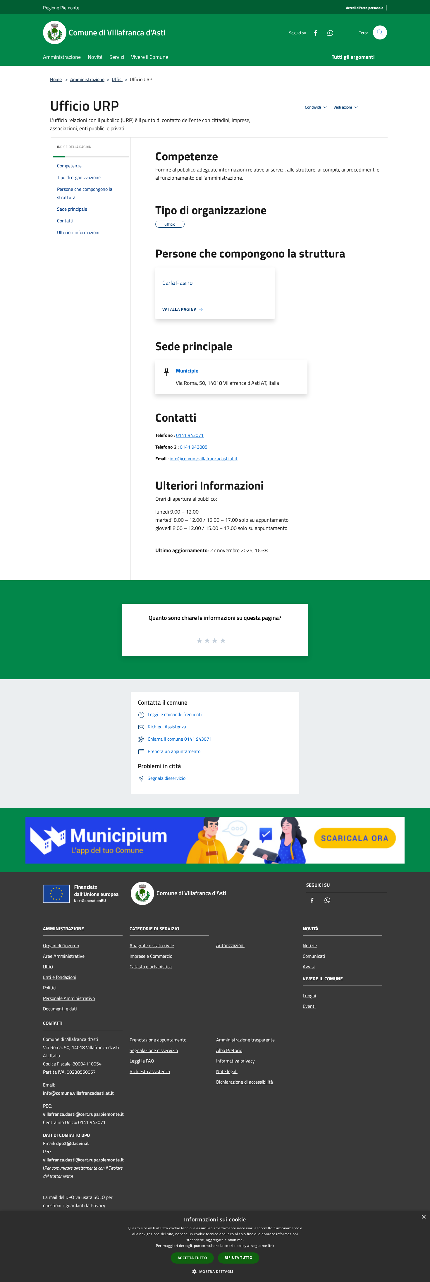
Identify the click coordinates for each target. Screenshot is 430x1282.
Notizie (310, 945)
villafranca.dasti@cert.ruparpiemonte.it (83, 1114)
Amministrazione (87, 79)
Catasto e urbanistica (151, 966)
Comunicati (314, 956)
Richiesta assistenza (150, 1071)
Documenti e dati (60, 1008)
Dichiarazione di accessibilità (244, 1081)
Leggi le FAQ (142, 1060)
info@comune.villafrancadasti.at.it (204, 458)
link (271, 1245)
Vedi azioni (343, 107)
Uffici (117, 79)
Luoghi (309, 995)
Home (56, 79)
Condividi (313, 107)
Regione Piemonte (61, 7)
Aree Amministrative (64, 956)
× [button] (423, 1217)
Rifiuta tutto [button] (238, 1257)
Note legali (227, 1071)
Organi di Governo (61, 945)
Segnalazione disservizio (154, 1050)
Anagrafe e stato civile (152, 945)
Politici (49, 987)
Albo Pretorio (229, 1050)
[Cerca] (380, 32)
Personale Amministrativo (69, 998)
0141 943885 (193, 446)
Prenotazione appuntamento (158, 1039)
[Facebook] (313, 32)
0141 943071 (190, 435)
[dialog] (215, 1246)
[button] (215, 1271)
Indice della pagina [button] (74, 147)
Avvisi (309, 966)
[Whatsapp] (328, 32)
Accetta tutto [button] (192, 1257)
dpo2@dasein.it (72, 1143)
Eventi (309, 1006)
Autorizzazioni (230, 945)
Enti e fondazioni (59, 977)
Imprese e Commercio (151, 956)
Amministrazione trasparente (245, 1039)
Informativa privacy (235, 1060)
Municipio (187, 371)
